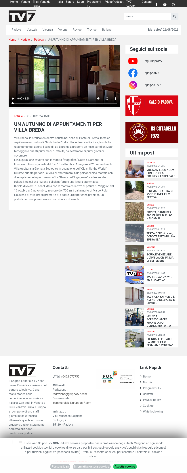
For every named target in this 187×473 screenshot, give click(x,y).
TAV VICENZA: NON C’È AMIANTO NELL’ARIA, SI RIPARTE (161, 300)
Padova (16, 29)
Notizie (25, 39)
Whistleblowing (153, 411)
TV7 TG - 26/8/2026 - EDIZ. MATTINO (159, 279)
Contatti (148, 394)
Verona (62, 29)
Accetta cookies (125, 466)
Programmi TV (152, 388)
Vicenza (48, 29)
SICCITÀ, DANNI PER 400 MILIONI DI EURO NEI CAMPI (159, 215)
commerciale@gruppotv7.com (72, 402)
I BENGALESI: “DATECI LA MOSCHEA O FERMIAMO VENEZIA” (160, 342)
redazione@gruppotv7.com (70, 394)
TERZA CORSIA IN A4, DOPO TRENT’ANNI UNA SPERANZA (161, 236)
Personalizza (60, 466)
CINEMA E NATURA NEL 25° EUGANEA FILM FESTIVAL (161, 194)
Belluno (107, 29)
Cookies (148, 405)
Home (12, 39)
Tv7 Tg (150, 269)
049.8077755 (70, 376)
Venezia (32, 29)
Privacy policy (152, 400)
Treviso (92, 29)
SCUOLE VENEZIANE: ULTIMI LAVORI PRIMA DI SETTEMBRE (160, 258)
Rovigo (77, 29)
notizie (18, 116)
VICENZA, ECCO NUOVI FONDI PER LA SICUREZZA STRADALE (161, 173)
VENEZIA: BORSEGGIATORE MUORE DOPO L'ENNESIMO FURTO (159, 321)
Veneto (150, 204)
